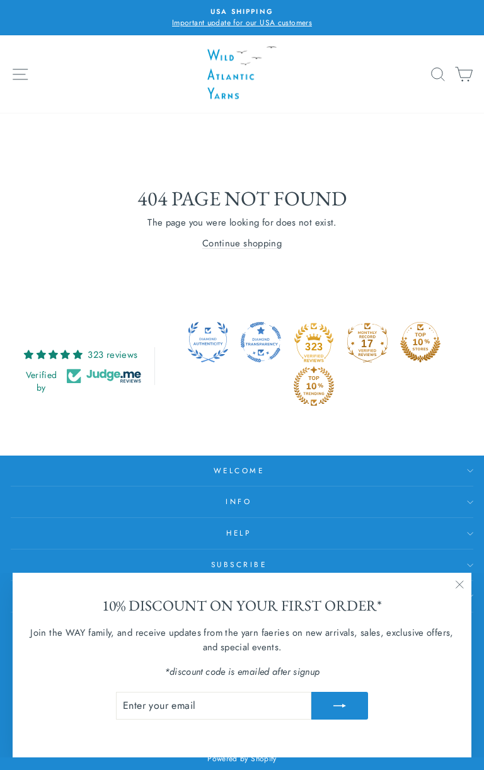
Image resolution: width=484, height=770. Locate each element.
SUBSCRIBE (239, 564)
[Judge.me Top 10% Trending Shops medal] (314, 386)
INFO (238, 501)
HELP (238, 532)
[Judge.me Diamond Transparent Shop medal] (261, 342)
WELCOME (239, 470)
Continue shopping (242, 243)
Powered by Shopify (242, 758)
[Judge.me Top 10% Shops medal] (420, 342)
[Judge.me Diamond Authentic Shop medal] (208, 342)
